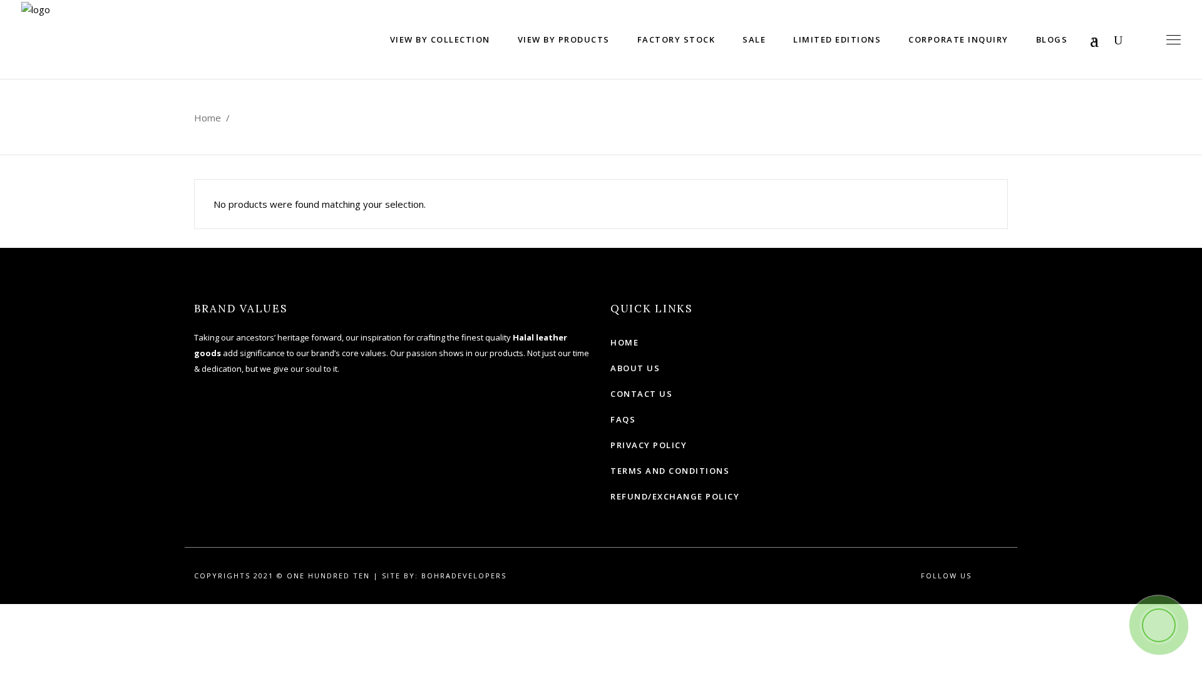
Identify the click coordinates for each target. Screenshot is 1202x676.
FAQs (622, 419)
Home (207, 117)
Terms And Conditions (669, 470)
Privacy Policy (648, 445)
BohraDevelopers (463, 575)
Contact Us (641, 393)
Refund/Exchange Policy (674, 496)
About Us (635, 368)
